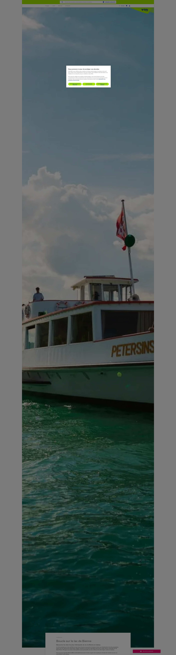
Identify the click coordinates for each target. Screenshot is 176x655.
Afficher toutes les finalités (75, 84)
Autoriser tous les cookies (102, 84)
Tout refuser (89, 84)
